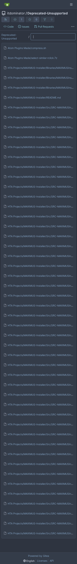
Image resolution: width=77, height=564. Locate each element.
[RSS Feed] (5, 19)
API (52, 560)
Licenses (42, 560)
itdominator (16, 13)
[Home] (7, 4)
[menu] (29, 560)
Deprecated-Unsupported (47, 13)
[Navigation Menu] (71, 4)
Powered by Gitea (38, 555)
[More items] (73, 26)
